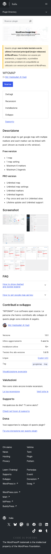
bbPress (8, 501)
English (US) (43, 358)
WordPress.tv (10, 483)
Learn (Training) (10, 469)
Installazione (11, 108)
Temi (29, 452)
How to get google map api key (18, 295)
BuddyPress (10, 506)
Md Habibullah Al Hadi (16, 77)
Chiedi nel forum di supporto (16, 411)
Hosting (6, 456)
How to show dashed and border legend (13, 285)
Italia (11, 518)
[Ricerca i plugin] (30, 21)
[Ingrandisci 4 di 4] (45, 249)
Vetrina (30, 447)
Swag (31, 483)
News (5, 452)
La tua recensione (11, 391)
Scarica (7, 84)
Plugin (29, 456)
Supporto (9, 121)
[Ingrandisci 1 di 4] (21, 218)
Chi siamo (7, 447)
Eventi (30, 474)
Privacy (6, 461)
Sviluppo (9, 114)
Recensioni (10, 101)
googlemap (37, 364)
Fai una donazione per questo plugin (20, 431)
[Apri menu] (47, 4)
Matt (6, 497)
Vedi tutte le (42, 391)
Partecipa (31, 469)
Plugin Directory (9, 12)
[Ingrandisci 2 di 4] (45, 218)
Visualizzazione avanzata (15, 371)
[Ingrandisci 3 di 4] (21, 237)
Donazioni (33, 479)
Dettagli (9, 94)
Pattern (30, 461)
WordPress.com (11, 492)
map (45, 364)
